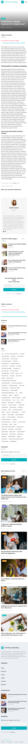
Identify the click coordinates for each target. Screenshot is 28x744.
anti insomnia (12, 366)
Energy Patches (12, 431)
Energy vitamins (5, 434)
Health (3, 18)
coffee (14, 400)
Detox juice (4, 414)
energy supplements (21, 431)
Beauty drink (18, 375)
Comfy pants (20, 407)
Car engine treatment (6, 397)
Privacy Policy (18, 293)
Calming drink (4, 395)
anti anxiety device (5, 363)
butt (17, 392)
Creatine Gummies (14, 412)
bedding (3, 378)
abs (2, 353)
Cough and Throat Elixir (17, 409)
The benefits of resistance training (10, 40)
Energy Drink (11, 429)
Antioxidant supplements (7, 368)
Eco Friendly (14, 419)
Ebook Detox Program (6, 419)
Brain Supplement (14, 390)
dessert (23, 412)
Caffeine (20, 392)
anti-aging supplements (6, 361)
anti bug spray (5, 366)
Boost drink (21, 385)
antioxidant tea (16, 368)
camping (10, 395)
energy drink (4, 429)
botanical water (5, 387)
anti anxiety (15, 361)
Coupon (3, 412)
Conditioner (4, 409)
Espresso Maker (13, 434)
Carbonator (16, 395)
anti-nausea (19, 366)
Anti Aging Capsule (5, 358)
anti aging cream (14, 358)
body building (4, 385)
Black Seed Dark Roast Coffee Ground (9, 380)
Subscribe (22, 2)
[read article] (4, 246)
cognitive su (4, 404)
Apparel (12, 373)
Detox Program (11, 414)
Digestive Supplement (11, 417)
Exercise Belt (4, 436)
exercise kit (19, 436)
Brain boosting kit (5, 390)
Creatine (8, 412)
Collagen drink (21, 404)
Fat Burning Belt (13, 441)
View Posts (14, 210)
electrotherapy (5, 424)
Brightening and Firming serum (8, 392)
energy (11, 424)
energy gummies (18, 429)
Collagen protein (12, 407)
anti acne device (20, 356)
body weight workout (13, 385)
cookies (9, 409)
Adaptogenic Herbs (5, 356)
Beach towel (12, 375)
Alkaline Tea (13, 356)
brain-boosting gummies (15, 387)
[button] (26, 2)
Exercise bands (20, 434)
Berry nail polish (10, 378)
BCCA (21, 373)
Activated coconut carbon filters (11, 353)
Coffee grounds (11, 402)
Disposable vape (20, 417)
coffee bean (4, 402)
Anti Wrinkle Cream (5, 373)
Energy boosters (20, 426)
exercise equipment (11, 436)
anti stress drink (5, 370)
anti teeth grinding (14, 370)
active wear (22, 353)
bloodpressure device (6, 383)
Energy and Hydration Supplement (8, 426)
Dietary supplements (19, 414)
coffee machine (18, 402)
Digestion (4, 417)
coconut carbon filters (6, 400)
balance (17, 373)
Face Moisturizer (5, 441)
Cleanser (24, 397)
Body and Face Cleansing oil (17, 383)
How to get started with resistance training (13, 43)
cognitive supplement (12, 404)
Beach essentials (5, 375)
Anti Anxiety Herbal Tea (15, 363)
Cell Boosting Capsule (16, 397)
